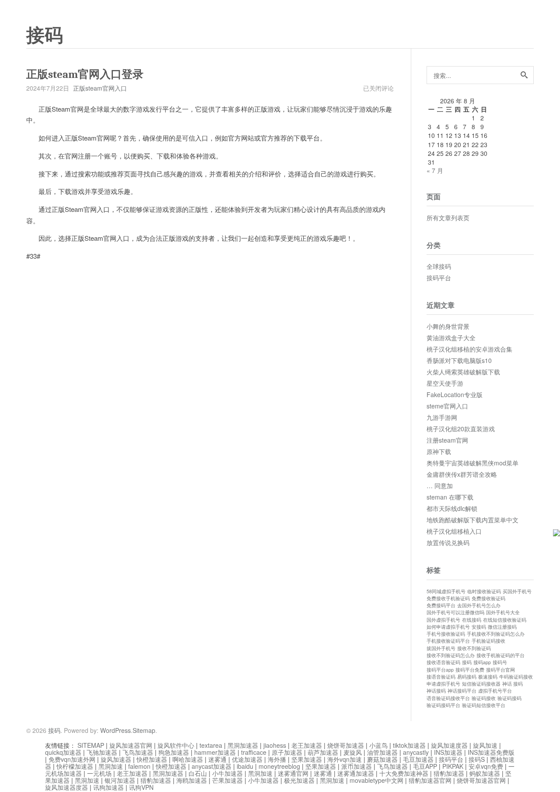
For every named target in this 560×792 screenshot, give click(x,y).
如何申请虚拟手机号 (448, 626)
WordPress (115, 730)
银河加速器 (120, 780)
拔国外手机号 (441, 648)
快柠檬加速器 (74, 766)
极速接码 (487, 676)
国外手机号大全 (503, 612)
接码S (477, 759)
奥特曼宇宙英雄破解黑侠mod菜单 (472, 462)
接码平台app (440, 669)
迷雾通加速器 (355, 773)
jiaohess (274, 745)
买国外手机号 (517, 591)
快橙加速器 (151, 759)
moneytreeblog (279, 766)
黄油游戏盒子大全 (451, 337)
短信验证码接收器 (481, 683)
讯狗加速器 (108, 787)
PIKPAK (452, 766)
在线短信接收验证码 (504, 619)
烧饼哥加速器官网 (481, 780)
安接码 (479, 626)
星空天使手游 (445, 383)
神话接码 (436, 690)
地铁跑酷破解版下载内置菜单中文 (472, 519)
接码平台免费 (469, 669)
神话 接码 (512, 683)
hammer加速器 (215, 752)
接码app (482, 662)
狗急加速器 (173, 752)
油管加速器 (382, 752)
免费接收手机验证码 (448, 598)
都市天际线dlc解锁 (452, 508)
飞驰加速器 (102, 752)
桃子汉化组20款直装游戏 (461, 428)
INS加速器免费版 (491, 752)
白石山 (198, 773)
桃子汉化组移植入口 (454, 531)
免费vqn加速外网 (72, 759)
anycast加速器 (211, 766)
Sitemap (144, 730)
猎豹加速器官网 (430, 780)
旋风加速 (485, 745)
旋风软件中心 (176, 745)
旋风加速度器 (449, 745)
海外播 (277, 759)
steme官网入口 (447, 405)
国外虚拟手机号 (443, 619)
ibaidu (245, 766)
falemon (139, 766)
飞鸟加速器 (137, 752)
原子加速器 (287, 752)
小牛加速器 (227, 773)
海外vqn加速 (344, 759)
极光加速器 (299, 780)
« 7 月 (435, 170)
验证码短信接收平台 (483, 705)
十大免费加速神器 (403, 773)
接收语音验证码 (443, 662)
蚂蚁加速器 (484, 773)
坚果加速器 (306, 759)
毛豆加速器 (418, 759)
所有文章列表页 (448, 217)
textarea (211, 745)
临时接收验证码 (484, 591)
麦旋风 (352, 752)
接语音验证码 (441, 676)
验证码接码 (509, 698)
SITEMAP (90, 745)
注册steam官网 (447, 440)
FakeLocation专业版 (455, 394)
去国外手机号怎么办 (478, 605)
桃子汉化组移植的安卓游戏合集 (469, 349)
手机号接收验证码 (446, 633)
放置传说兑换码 (448, 542)
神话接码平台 (462, 690)
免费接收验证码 (488, 598)
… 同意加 (440, 485)
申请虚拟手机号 (443, 683)
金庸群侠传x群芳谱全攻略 (462, 474)
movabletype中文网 (376, 780)
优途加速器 (247, 759)
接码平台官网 (500, 669)
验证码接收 (484, 698)
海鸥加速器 (191, 780)
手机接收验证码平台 (448, 640)
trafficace (253, 752)
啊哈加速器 (187, 759)
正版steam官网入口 (100, 88)
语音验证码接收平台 (448, 698)
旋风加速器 (116, 759)
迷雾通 (217, 759)
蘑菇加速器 (382, 759)
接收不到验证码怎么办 (451, 655)
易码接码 (466, 676)
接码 (44, 35)
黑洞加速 (110, 766)
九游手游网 (442, 417)
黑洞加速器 (243, 745)
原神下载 (439, 451)
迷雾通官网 (293, 773)
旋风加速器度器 (66, 787)
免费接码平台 (441, 605)
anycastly (416, 752)
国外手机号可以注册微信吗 (455, 612)
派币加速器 (356, 766)
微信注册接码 (502, 626)
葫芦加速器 (323, 752)
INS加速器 (448, 752)
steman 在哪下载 (450, 497)
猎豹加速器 (449, 773)
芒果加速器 (227, 780)
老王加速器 (306, 745)
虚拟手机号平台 (495, 690)
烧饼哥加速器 (345, 745)
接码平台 (439, 277)
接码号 (500, 662)
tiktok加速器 (409, 745)
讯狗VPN (141, 787)
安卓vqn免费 (486, 766)
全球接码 (439, 266)
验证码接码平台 (443, 705)
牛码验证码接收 (516, 676)
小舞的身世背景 (448, 326)
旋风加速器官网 (130, 745)
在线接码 (471, 619)
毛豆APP (425, 766)
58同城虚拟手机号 (446, 591)
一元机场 (99, 773)
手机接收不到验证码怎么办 (496, 633)
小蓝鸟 (378, 745)
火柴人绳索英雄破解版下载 (463, 371)
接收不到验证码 (474, 648)
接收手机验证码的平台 (500, 655)
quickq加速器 (63, 752)
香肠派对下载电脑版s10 (459, 360)
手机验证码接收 (488, 640)
